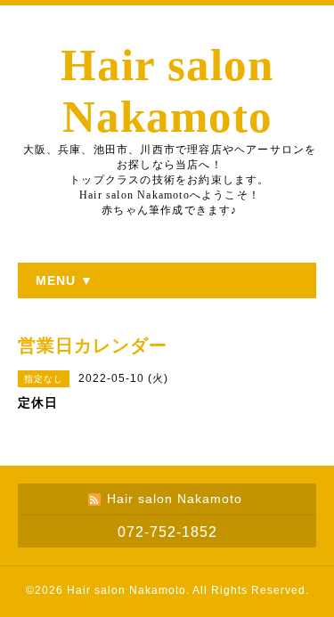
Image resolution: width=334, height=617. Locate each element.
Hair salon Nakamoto (126, 590)
